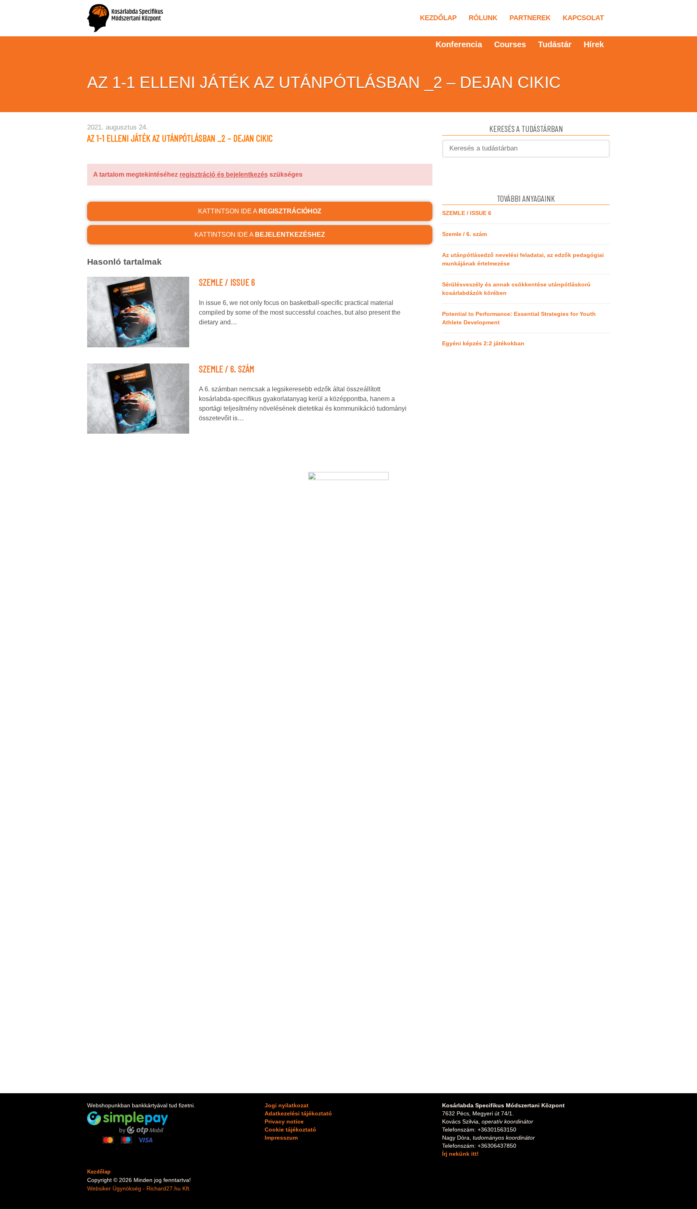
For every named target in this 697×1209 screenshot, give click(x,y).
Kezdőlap (438, 18)
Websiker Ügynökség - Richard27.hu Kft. (139, 1188)
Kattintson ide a (259, 211)
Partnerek (530, 18)
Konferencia (459, 44)
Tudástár (555, 44)
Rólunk (483, 18)
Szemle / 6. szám (226, 368)
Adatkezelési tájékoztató (298, 1113)
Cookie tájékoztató (290, 1129)
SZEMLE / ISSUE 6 (227, 282)
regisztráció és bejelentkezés (223, 174)
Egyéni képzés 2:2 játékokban (483, 343)
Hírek (594, 44)
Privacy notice (284, 1121)
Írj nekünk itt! (460, 1154)
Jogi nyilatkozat (287, 1105)
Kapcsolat (583, 18)
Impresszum (281, 1137)
